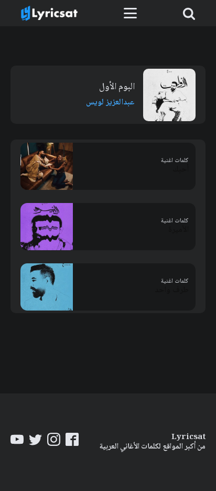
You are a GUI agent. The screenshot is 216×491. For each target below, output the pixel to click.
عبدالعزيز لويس (110, 102)
